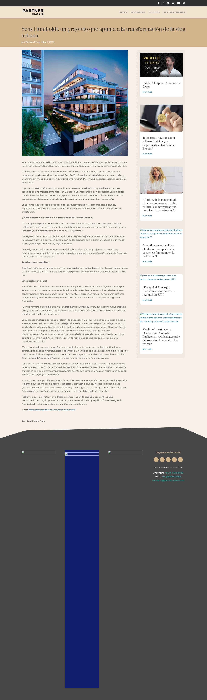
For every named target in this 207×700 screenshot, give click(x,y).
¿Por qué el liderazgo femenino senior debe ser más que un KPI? (159, 291)
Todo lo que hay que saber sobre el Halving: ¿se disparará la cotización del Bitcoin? (159, 143)
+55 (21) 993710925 (171, 476)
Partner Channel (174, 12)
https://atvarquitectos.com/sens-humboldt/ (51, 409)
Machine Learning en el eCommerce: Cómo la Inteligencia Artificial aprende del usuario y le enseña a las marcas (161, 337)
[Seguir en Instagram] (156, 459)
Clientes (154, 12)
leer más (147, 91)
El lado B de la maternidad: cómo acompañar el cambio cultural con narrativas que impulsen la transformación (160, 205)
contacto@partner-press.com (168, 480)
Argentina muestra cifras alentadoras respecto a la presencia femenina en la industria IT (158, 251)
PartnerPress (33, 42)
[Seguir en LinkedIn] (174, 459)
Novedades (138, 12)
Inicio (123, 12)
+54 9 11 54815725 (174, 472)
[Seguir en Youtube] (180, 459)
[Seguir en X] (162, 459)
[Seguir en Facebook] (168, 459)
